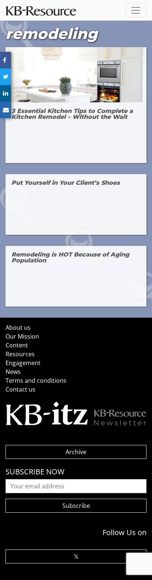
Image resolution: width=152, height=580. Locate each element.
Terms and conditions (36, 380)
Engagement (23, 363)
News (13, 372)
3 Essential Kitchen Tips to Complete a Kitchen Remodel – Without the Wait (72, 114)
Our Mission (22, 336)
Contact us (20, 389)
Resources (20, 354)
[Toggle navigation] (135, 10)
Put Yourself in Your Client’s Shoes (65, 183)
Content (17, 345)
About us (18, 327)
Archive (76, 452)
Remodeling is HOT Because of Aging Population (70, 258)
